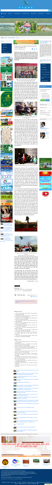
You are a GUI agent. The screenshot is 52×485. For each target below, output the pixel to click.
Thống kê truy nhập (5, 482)
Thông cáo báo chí (6, 52)
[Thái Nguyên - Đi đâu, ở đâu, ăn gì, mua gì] (7, 61)
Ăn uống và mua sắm (45, 95)
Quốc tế (4, 49)
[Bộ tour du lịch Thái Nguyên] (7, 148)
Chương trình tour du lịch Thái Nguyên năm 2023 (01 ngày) (27, 403)
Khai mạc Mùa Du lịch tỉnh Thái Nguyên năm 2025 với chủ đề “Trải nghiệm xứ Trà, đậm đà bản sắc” (27, 386)
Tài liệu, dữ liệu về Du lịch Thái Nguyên (43, 482)
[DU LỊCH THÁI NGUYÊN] (45, 164)
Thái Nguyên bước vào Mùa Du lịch (23, 382)
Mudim (47, 484)
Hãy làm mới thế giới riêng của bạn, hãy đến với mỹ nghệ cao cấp (22, 456)
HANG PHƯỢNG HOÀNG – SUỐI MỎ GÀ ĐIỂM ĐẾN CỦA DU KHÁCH (27, 431)
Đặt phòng (48, 13)
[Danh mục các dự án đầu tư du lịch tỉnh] (7, 111)
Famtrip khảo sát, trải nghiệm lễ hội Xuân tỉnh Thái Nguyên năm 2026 (28, 380)
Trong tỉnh (4, 44)
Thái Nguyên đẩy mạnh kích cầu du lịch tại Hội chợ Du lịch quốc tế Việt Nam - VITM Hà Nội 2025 (28, 389)
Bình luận (32, 482)
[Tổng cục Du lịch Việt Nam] (7, 171)
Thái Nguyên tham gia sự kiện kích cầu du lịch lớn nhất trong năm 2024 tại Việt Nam (27, 395)
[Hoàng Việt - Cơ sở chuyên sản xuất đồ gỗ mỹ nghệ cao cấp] (15, 461)
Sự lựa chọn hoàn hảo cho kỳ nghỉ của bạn (5, 456)
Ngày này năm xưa (22, 483)
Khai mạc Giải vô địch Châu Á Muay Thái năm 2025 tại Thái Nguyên (26, 314)
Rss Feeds (24, 482)
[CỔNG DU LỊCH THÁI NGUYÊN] (26, 3)
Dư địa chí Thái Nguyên (31, 483)
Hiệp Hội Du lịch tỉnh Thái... (36, 465)
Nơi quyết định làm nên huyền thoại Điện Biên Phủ (26, 427)
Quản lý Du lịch (33, 13)
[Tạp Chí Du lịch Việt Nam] (7, 177)
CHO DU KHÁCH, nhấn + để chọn (45, 60)
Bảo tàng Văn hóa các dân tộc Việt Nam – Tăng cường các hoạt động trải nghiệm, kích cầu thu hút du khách (26, 354)
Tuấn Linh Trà (26, 463)
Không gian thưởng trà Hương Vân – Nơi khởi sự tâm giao (26, 362)
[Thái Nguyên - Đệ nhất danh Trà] (7, 99)
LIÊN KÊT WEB (44, 80)
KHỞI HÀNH (44, 67)
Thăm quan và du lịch (46, 96)
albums (16, 483)
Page (28, 482)
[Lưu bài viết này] (36, 48)
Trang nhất (4, 13)
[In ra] (34, 48)
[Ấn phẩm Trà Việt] (7, 197)
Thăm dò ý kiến (13, 482)
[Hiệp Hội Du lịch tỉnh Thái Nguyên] (36, 461)
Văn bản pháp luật (17, 13)
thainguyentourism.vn (44, 128)
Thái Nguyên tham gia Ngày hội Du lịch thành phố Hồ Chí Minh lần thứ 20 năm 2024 (27, 398)
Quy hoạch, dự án (25, 13)
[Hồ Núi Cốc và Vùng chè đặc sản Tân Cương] (7, 203)
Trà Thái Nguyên (45, 93)
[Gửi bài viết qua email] (32, 48)
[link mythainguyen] (45, 183)
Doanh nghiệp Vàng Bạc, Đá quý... (47, 467)
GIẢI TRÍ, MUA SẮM (45, 72)
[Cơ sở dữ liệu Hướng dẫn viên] (7, 155)
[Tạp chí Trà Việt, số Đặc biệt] (7, 213)
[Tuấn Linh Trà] (26, 460)
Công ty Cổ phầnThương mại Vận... (5, 465)
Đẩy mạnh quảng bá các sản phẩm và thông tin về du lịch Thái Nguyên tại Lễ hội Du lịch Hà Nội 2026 (27, 374)
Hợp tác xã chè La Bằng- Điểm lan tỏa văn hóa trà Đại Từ (27, 414)
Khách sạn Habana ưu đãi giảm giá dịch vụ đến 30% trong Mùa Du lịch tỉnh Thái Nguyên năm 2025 (26, 347)
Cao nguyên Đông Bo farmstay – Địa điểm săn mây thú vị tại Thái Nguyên (26, 361)
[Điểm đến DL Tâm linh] (7, 120)
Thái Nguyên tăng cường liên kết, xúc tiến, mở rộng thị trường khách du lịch (27, 377)
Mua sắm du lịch (41, 13)
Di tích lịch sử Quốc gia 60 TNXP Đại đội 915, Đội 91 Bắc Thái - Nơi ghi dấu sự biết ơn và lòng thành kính (27, 421)
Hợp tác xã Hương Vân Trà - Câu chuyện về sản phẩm (26, 364)
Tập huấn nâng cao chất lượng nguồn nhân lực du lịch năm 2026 (27, 371)
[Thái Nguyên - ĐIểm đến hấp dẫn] (7, 78)
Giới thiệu (10, 13)
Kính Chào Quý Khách (46, 456)
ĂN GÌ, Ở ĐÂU (44, 69)
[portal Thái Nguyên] (7, 200)
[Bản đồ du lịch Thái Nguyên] (7, 134)
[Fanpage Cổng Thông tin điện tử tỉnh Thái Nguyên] (45, 173)
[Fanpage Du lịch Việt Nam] (7, 184)
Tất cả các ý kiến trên (46, 98)
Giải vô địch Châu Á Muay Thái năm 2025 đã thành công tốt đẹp (26, 321)
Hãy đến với (38, 456)
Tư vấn (2, 16)
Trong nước (5, 47)
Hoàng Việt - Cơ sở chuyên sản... (15, 465)
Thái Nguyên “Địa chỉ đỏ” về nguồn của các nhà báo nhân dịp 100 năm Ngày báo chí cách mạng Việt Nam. (26, 332)
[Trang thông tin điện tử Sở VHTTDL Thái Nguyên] (7, 192)
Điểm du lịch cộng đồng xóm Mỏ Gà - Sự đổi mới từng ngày (26, 342)
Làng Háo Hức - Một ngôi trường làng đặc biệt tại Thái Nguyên (26, 328)
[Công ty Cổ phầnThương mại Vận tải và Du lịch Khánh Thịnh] (5, 461)
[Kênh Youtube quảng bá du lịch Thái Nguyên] (45, 193)
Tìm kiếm (19, 482)
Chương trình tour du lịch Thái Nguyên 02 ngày (25, 407)
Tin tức (2, 41)
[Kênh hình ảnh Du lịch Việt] (7, 163)
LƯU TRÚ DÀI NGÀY (45, 74)
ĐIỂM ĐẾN (44, 64)
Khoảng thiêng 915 (20, 424)
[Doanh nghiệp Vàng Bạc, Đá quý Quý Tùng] (47, 462)
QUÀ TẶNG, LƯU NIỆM (45, 77)
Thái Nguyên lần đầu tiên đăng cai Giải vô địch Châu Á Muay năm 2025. (26, 325)
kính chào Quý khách (14, 456)
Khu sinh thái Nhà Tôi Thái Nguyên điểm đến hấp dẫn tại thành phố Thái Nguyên (27, 412)
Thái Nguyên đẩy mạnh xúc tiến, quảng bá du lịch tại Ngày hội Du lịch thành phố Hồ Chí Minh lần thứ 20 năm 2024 (27, 401)
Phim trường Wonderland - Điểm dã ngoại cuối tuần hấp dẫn (27, 418)
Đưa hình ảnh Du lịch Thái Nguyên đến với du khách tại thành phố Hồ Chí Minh (27, 392)
